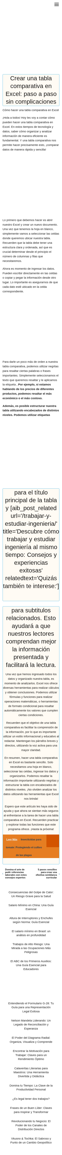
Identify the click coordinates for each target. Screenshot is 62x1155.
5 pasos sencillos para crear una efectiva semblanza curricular (46, 873)
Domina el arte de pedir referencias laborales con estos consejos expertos (16, 873)
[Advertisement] (31, 42)
